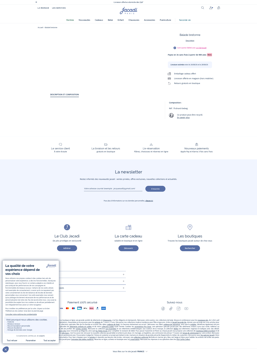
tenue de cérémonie (190, 333)
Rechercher (190, 248)
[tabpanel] (134, 111)
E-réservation (134, 339)
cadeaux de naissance (171, 324)
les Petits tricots (101, 331)
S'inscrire (155, 189)
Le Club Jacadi (201, 48)
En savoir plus (183, 117)
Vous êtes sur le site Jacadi (128, 351)
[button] (70, 20)
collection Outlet (108, 326)
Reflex (176, 329)
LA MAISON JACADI (47, 281)
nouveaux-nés (203, 320)
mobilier (193, 324)
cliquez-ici (149, 201)
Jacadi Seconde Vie (179, 322)
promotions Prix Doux (143, 326)
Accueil (40, 27)
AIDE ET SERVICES (47, 274)
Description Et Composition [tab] (64, 94)
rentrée (92, 337)
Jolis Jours (65, 333)
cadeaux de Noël (113, 324)
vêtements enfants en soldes (81, 326)
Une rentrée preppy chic (128, 2)
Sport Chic (62, 331)
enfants (97, 322)
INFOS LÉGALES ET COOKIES (51, 288)
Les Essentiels (111, 329)
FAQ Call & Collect (183, 339)
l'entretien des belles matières (82, 339)
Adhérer (67, 248)
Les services (59, 8)
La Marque (43, 8)
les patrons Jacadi (207, 335)
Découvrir (128, 248)
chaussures (107, 320)
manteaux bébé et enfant (205, 331)
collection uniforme (141, 337)
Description (190, 40)
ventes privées (81, 329)
